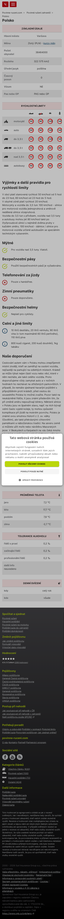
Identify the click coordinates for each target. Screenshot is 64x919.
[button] (32, 480)
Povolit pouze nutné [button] (32, 471)
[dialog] (32, 459)
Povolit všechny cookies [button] (32, 464)
